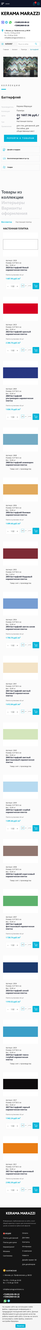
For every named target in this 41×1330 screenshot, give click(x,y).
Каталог (15, 49)
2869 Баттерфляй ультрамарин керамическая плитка (19, 398)
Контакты (26, 1242)
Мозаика (6, 1251)
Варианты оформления (14, 211)
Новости (25, 1255)
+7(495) (21, 22)
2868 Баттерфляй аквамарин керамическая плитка (19, 463)
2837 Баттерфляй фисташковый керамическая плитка (20, 926)
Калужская (11, 1271)
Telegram (6, 23)
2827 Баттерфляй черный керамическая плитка (18, 1108)
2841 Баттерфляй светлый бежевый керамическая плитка (18, 693)
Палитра (24, 49)
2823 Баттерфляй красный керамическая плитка (18, 332)
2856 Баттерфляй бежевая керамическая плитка (18, 513)
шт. (26, 286)
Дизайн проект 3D (29, 1260)
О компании (27, 1251)
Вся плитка (6, 222)
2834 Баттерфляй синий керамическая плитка (17, 991)
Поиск (36, 44)
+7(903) (21, 25)
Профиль (38, 3)
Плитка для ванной (10, 1238)
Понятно (20, 1326)
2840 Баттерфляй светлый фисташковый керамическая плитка (20, 759)
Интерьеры (13, 202)
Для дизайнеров (28, 1264)
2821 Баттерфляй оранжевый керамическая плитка (20, 1172)
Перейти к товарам (20, 138)
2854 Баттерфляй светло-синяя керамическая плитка (20, 627)
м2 (23, 286)
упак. (29, 286)
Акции (8, 1233)
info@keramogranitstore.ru (15, 38)
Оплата (25, 1233)
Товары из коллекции (12, 195)
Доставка (25, 1237)
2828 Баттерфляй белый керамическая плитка (17, 268)
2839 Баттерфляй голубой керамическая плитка (18, 811)
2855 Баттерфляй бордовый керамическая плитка (19, 577)
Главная (6, 49)
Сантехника (7, 1256)
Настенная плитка (24, 222)
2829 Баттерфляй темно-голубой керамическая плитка (17, 1057)
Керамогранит (8, 1247)
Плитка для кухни (10, 1242)
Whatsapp (10, 23)
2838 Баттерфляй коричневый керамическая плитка (20, 875)
